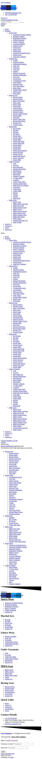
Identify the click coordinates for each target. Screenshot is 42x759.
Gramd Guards (18, 125)
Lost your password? (7, 753)
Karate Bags (17, 147)
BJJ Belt (15, 130)
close (11, 757)
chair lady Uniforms (19, 57)
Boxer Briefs (17, 173)
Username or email (7, 744)
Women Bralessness (19, 169)
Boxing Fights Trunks (20, 114)
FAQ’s (7, 228)
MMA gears (13, 200)
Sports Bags (17, 47)
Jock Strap (16, 187)
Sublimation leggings (20, 64)
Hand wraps (17, 92)
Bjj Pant (15, 132)
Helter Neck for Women (21, 185)
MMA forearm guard (20, 207)
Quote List (8, 230)
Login (3, 751)
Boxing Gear (13, 95)
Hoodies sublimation (19, 75)
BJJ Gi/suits (17, 128)
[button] (21, 26)
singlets (15, 71)
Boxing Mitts (17, 116)
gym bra (15, 165)
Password (4, 748)
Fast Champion (6, 2)
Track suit (16, 77)
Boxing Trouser (18, 112)
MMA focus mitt (18, 206)
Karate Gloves (17, 138)
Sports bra (16, 68)
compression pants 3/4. (20, 220)
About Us (8, 224)
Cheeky (15, 196)
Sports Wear (13, 33)
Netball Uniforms (18, 40)
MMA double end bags (20, 204)
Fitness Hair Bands (19, 73)
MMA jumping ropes (20, 215)
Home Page (4, 446)
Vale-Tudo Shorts (18, 86)
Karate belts (17, 149)
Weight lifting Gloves (20, 90)
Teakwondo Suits (18, 141)
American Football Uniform (22, 35)
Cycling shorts (17, 178)
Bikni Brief (16, 198)
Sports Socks (17, 55)
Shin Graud (16, 103)
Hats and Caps (17, 84)
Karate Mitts (17, 139)
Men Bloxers (17, 171)
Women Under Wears (20, 184)
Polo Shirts (16, 93)
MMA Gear (7, 666)
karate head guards (19, 156)
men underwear (18, 167)
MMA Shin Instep (19, 217)
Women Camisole (18, 176)
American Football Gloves (21, 53)
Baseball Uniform (18, 36)
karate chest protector (20, 150)
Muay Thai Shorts (19, 101)
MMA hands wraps (19, 213)
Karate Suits (17, 136)
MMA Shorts (17, 219)
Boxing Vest (17, 123)
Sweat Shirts (17, 82)
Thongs (15, 195)
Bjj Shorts (16, 134)
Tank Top (16, 66)
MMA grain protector (20, 211)
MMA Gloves (17, 209)
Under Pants (17, 189)
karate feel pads (18, 152)
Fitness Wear (13, 58)
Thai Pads (16, 117)
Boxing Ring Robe (19, 121)
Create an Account (12, 740)
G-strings (16, 180)
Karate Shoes (17, 145)
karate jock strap (18, 158)
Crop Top (16, 70)
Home (7, 29)
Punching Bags (18, 110)
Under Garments (14, 161)
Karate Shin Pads (18, 143)
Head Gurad (17, 104)
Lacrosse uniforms (19, 44)
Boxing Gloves (18, 99)
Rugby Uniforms (18, 42)
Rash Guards (17, 222)
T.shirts (15, 60)
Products (7, 31)
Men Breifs (16, 174)
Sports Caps (17, 49)
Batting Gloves (18, 46)
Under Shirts (17, 191)
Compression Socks (19, 81)
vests (14, 163)
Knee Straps (17, 88)
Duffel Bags (17, 51)
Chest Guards (17, 108)
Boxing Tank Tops (19, 119)
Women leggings (18, 62)
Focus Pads (16, 106)
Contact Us (8, 226)
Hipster (15, 193)
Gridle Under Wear (19, 182)
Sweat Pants (17, 79)
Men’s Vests (17, 202)
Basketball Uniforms (19, 38)
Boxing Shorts (17, 97)
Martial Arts (13, 127)
